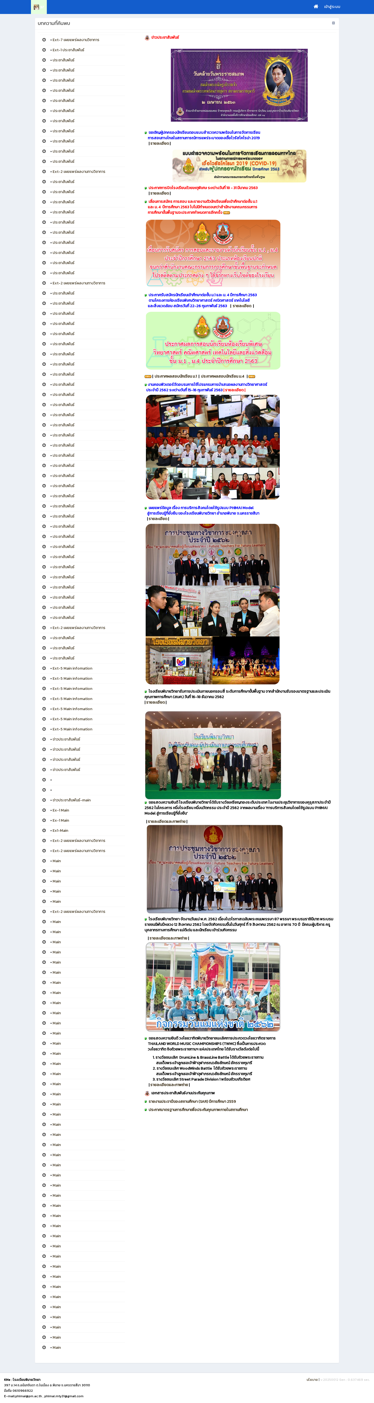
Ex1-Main (60, 830)
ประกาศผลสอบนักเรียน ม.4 (223, 376)
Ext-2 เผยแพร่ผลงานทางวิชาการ (79, 172)
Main (57, 861)
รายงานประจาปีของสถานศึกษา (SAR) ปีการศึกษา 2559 (192, 1101)
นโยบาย (312, 1379)
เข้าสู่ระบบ (332, 7)
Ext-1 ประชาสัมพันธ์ (68, 50)
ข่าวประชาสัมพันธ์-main (72, 800)
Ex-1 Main (61, 810)
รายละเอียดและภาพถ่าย (167, 821)
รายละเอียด (160, 143)
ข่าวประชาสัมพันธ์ (66, 739)
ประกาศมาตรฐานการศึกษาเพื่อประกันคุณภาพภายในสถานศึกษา (198, 1110)
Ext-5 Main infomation (72, 668)
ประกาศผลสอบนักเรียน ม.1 (176, 376)
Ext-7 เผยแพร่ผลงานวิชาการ (76, 40)
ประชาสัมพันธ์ (63, 60)
